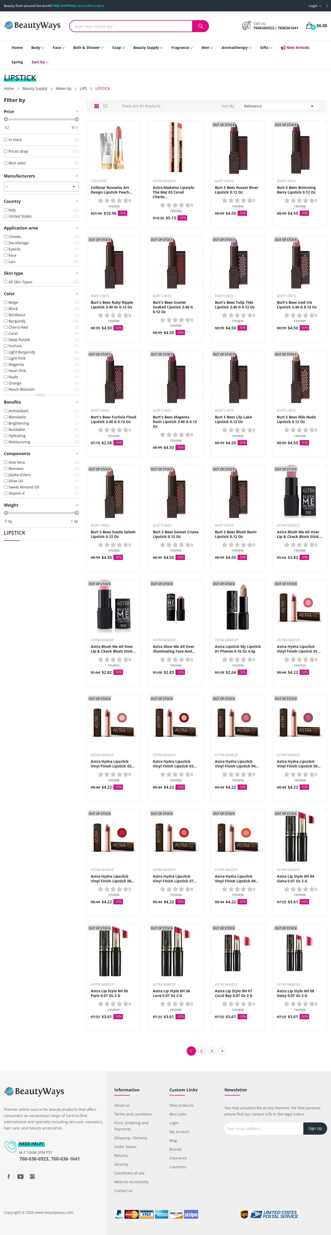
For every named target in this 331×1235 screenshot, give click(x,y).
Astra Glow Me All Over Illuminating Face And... (174, 649)
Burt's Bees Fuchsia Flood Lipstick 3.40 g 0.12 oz (113, 419)
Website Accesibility (131, 1181)
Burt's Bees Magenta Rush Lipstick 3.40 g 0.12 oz (175, 422)
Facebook (8, 1176)
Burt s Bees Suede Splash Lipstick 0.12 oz (113, 534)
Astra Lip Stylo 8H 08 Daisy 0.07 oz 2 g (295, 993)
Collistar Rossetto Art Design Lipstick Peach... (111, 190)
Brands (175, 1149)
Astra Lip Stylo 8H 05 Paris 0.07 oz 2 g (109, 993)
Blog (173, 1140)
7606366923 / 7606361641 (275, 27)
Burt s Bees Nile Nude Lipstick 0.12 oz (296, 419)
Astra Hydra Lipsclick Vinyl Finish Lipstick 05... (299, 763)
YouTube (20, 1176)
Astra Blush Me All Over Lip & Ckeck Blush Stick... (299, 534)
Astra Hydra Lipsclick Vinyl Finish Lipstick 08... (237, 878)
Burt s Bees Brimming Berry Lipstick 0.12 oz (296, 190)
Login (174, 1122)
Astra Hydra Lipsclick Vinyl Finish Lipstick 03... (175, 763)
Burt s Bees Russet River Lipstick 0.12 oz (236, 190)
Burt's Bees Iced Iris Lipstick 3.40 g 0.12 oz (297, 304)
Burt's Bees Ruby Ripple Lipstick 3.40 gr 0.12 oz (112, 304)
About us (122, 1105)
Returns (121, 1155)
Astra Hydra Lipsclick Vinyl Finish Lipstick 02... (112, 763)
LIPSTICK (14, 533)
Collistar (99, 181)
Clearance (178, 1158)
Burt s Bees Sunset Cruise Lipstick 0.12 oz (175, 534)
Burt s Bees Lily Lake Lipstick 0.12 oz (233, 419)
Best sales (178, 1114)
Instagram (32, 1176)
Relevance (279, 106)
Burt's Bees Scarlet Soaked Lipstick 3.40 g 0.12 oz (173, 307)
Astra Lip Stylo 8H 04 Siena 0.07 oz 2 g (295, 878)
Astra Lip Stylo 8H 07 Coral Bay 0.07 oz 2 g (233, 993)
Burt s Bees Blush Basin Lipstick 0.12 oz (236, 534)
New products (181, 1105)
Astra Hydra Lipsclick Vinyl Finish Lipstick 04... (237, 763)
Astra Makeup (164, 181)
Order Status (125, 1146)
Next (222, 1051)
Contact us (123, 1190)
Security (121, 1164)
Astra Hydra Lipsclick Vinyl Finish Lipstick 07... (175, 878)
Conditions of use (129, 1173)
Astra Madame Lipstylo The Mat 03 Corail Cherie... (173, 192)
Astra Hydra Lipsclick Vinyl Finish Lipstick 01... (299, 649)
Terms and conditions (133, 1114)
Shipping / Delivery (130, 1137)
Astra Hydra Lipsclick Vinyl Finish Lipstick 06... (112, 878)
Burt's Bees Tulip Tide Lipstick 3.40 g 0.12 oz (235, 304)
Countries (177, 1166)
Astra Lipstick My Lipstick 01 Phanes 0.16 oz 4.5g (238, 649)
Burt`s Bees (224, 181)
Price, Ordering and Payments (131, 1126)
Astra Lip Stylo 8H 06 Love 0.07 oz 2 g (171, 993)
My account (179, 1131)
